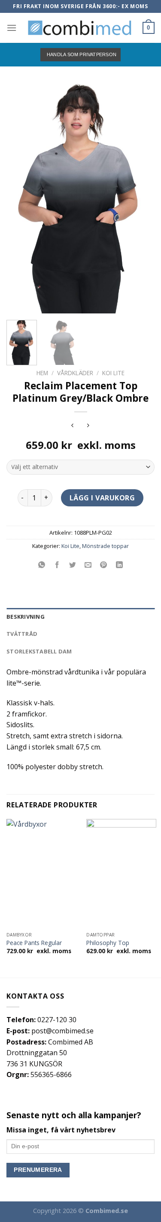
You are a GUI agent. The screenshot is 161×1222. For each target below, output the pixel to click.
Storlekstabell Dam (39, 651)
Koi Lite (113, 373)
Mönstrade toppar (105, 546)
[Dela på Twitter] (73, 565)
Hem (42, 373)
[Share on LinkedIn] (119, 565)
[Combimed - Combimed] (79, 28)
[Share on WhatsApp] (42, 565)
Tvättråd (21, 634)
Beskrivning (25, 616)
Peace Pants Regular (34, 943)
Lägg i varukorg (102, 498)
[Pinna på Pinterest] (104, 565)
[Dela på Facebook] (57, 565)
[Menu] (11, 27)
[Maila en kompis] (88, 565)
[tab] (80, 616)
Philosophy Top (107, 943)
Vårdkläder (75, 373)
